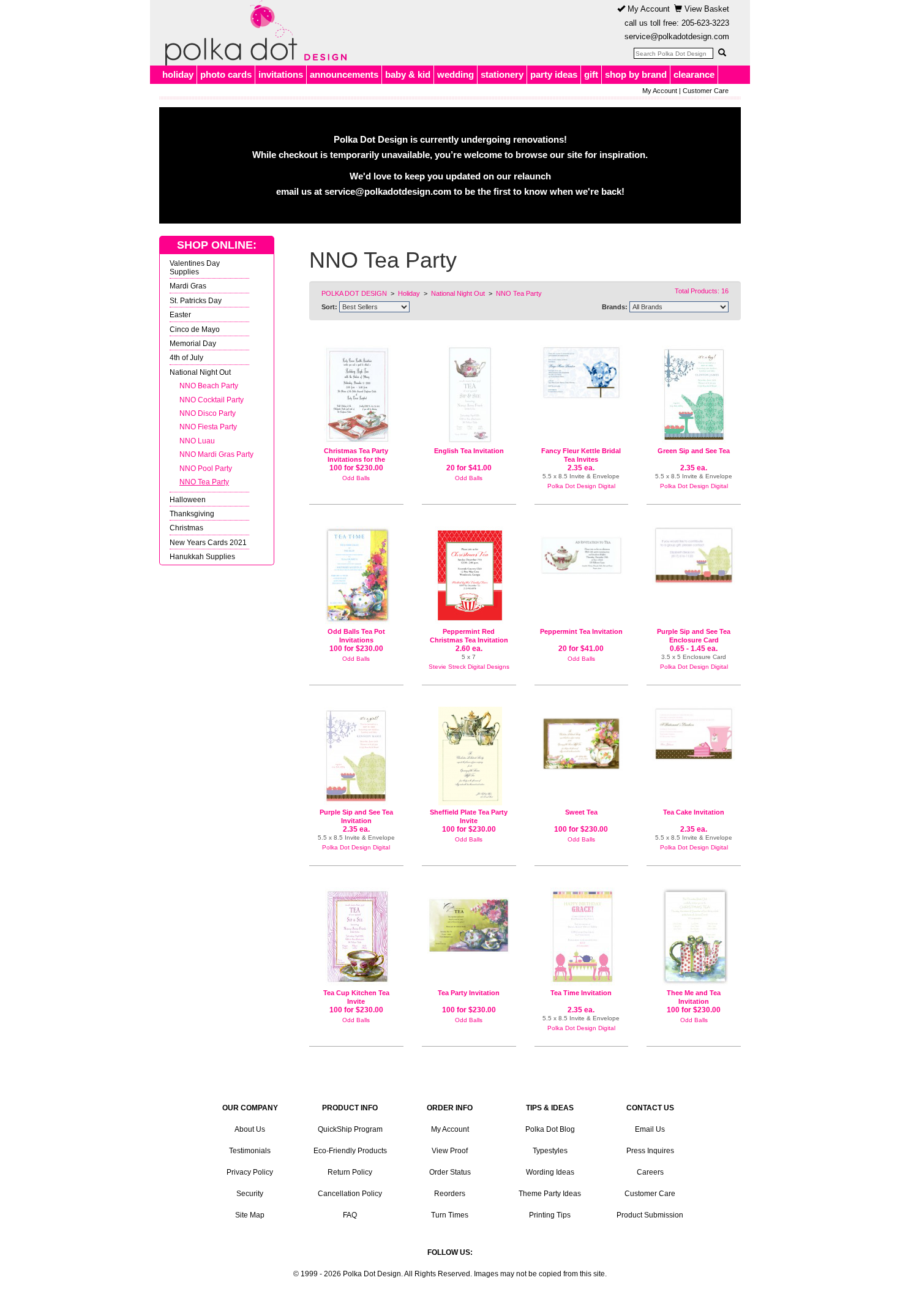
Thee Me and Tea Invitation (694, 997)
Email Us (650, 1129)
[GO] (722, 53)
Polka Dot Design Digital (581, 486)
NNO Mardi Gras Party (216, 454)
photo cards (226, 74)
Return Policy (350, 1172)
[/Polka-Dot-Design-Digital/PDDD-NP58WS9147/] (581, 372)
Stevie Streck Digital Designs (469, 666)
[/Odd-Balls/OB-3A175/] (581, 739)
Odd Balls (356, 478)
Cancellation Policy (350, 1193)
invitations (280, 74)
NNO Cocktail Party (211, 400)
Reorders (449, 1193)
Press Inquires (650, 1150)
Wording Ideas (550, 1172)
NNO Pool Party (205, 468)
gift (591, 74)
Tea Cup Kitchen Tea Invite (356, 997)
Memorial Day (193, 343)
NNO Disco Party (207, 413)
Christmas (186, 528)
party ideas (553, 74)
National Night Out (200, 372)
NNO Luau (197, 441)
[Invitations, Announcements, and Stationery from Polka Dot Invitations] (253, 33)
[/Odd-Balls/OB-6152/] (581, 550)
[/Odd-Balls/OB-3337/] (469, 920)
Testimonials (250, 1150)
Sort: (329, 307)
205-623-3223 (705, 23)
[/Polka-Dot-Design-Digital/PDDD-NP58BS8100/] (356, 756)
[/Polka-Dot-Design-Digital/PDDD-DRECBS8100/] (693, 555)
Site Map (249, 1215)
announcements (344, 74)
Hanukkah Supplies (202, 556)
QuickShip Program (350, 1129)
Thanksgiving (192, 514)
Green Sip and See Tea (694, 450)
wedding (455, 74)
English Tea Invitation (469, 450)
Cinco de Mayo (195, 329)
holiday (177, 74)
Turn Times (449, 1215)
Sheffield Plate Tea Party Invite (469, 816)
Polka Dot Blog (550, 1129)
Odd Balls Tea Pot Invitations (356, 636)
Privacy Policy (250, 1172)
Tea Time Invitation (581, 992)
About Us (249, 1129)
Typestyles (550, 1150)
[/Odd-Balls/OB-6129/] (469, 394)
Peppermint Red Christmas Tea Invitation (469, 636)
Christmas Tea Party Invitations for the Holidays (356, 459)
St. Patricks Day (196, 300)
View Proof (450, 1150)
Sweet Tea (581, 812)
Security (249, 1193)
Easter (180, 314)
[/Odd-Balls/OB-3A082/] (356, 936)
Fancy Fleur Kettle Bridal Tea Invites (581, 455)
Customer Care (706, 90)
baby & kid (407, 74)
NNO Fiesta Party (208, 427)
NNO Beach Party (208, 386)
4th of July (186, 357)
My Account (647, 8)
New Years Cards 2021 (208, 542)
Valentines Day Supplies (195, 267)
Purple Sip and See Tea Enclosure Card (693, 636)
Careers (650, 1172)
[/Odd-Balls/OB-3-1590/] (693, 936)
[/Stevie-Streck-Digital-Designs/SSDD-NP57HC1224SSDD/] (469, 575)
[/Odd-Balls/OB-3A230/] (469, 756)
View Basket (705, 8)
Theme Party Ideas (550, 1193)
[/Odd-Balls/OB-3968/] (356, 575)
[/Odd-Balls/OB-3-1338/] (356, 394)
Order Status (450, 1172)
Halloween (188, 499)
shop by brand (636, 74)
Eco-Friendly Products (350, 1150)
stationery (502, 74)
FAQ (350, 1215)
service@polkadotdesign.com (676, 36)
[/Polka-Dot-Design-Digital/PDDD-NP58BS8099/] (693, 394)
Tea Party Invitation (469, 992)
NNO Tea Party (204, 482)
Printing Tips (550, 1215)
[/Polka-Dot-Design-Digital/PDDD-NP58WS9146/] (693, 734)
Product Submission (650, 1215)
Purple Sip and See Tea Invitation (356, 816)
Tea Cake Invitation (693, 812)
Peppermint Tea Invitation (581, 631)
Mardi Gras (188, 286)
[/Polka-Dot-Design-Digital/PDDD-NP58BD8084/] (581, 936)
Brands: (615, 307)
